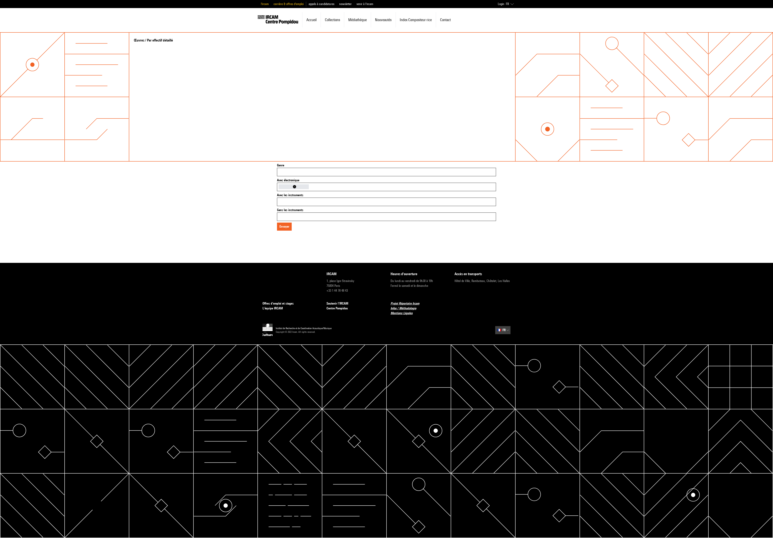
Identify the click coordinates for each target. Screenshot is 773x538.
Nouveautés (383, 20)
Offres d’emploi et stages (278, 303)
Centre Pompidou (337, 308)
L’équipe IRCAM (272, 308)
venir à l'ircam (365, 4)
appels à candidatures (321, 4)
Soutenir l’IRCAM (337, 303)
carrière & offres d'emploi (289, 4)
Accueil (311, 20)
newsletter (345, 4)
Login (501, 4)
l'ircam (265, 4)
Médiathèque (357, 20)
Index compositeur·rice (416, 20)
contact (445, 20)
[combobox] (386, 172)
